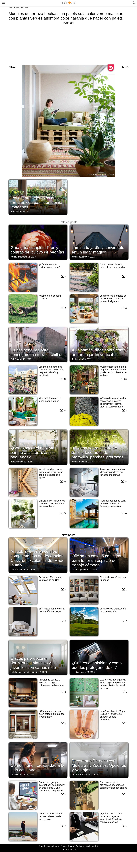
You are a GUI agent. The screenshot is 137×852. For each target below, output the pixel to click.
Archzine (80, 846)
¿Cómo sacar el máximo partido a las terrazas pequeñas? (32, 452)
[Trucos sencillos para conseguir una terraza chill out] (38, 344)
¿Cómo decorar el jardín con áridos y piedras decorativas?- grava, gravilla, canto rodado (113, 402)
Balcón (25, 8)
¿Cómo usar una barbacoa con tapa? (49, 265)
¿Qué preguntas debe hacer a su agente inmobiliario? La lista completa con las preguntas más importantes (111, 820)
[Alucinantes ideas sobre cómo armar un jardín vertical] (99, 344)
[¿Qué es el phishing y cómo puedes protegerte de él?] (99, 657)
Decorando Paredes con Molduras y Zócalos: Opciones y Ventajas (99, 765)
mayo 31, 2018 (25, 462)
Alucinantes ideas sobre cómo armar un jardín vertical (99, 352)
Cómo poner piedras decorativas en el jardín (112, 265)
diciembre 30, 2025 (26, 570)
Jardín (18, 8)
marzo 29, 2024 (27, 774)
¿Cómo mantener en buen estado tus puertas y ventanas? (51, 714)
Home (11, 8)
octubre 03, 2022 (87, 257)
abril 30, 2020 (24, 212)
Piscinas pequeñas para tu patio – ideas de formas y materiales (112, 503)
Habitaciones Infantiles (21, 672)
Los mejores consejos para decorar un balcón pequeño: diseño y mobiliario (51, 371)
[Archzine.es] (68, 3)
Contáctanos (53, 846)
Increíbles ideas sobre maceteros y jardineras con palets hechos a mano (51, 473)
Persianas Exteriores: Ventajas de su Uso (50, 578)
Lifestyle (76, 672)
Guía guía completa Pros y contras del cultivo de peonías (37, 249)
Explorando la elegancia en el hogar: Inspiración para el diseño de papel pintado (112, 683)
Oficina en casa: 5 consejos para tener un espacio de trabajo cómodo (96, 560)
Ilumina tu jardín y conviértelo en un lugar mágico (98, 249)
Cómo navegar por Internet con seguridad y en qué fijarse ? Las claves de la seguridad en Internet (51, 788)
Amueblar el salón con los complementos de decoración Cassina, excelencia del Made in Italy (37, 558)
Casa (13, 570)
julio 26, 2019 (85, 359)
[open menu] (2, 2)
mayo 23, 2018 (86, 462)
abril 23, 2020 (24, 359)
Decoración (77, 774)
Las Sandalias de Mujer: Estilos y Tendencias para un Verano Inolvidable (113, 715)
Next (124, 67)
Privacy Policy (67, 846)
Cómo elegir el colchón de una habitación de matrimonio (51, 816)
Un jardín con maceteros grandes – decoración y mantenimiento (52, 503)
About (42, 846)
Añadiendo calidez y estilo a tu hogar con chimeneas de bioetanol (51, 682)
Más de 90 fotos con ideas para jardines (49, 399)
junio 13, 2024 (40, 672)
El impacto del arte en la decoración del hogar (51, 610)
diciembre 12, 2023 (27, 257)
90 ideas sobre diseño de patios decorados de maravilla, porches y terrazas (97, 452)
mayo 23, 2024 (88, 672)
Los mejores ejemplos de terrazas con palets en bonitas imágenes (37, 202)
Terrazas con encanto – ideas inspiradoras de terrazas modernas (112, 472)
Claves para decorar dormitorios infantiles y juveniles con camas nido (33, 663)
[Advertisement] (68, 43)
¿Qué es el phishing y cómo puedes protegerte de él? (97, 665)
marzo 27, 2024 (91, 774)
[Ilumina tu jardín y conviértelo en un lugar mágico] (99, 242)
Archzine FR (92, 846)
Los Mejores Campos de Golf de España (113, 610)
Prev (13, 67)
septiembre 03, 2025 (87, 570)
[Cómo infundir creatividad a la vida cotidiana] (38, 759)
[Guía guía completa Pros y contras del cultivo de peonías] (38, 242)
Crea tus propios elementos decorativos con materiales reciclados (113, 785)
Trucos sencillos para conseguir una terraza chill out (38, 352)
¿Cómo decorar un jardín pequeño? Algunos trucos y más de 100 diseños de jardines (113, 371)
